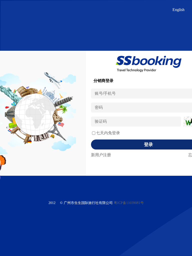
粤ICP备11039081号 (129, 203)
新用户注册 (101, 155)
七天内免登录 (108, 133)
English (178, 10)
